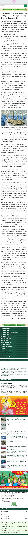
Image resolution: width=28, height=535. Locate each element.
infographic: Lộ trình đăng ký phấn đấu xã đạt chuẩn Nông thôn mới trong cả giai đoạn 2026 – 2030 (13, 368)
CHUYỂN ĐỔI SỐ (5, 340)
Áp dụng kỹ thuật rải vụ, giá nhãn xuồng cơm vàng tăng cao (16, 423)
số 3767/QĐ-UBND (6, 388)
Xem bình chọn (14, 505)
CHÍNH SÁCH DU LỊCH (6, 328)
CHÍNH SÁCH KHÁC (6, 330)
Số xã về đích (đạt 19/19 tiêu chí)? (8, 495)
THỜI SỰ (3, 354)
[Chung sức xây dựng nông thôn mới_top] (14, 9)
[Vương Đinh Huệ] (14, 325)
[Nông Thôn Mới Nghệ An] (14, 1)
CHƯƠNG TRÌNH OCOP (6, 338)
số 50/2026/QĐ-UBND (7, 381)
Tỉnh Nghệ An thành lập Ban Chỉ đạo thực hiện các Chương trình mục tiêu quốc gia (13, 374)
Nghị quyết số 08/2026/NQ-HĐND (9, 394)
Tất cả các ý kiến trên (5, 501)
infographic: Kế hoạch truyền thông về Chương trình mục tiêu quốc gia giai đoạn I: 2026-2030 (14, 371)
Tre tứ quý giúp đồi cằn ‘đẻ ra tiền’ (14, 441)
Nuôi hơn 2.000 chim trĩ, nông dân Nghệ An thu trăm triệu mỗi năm (16, 452)
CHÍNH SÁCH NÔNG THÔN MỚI (8, 334)
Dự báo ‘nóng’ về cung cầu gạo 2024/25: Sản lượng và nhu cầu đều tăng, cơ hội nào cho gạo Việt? (16, 433)
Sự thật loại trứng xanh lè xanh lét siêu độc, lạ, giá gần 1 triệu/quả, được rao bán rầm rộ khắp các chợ (16, 461)
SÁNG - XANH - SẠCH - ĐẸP (7, 352)
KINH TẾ (3, 348)
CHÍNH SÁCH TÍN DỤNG (6, 336)
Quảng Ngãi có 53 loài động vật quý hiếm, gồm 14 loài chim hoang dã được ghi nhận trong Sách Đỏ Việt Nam (17, 438)
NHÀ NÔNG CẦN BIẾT (6, 350)
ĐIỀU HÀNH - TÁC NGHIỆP (7, 342)
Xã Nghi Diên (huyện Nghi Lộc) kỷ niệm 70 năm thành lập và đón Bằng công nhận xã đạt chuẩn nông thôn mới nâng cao (16, 448)
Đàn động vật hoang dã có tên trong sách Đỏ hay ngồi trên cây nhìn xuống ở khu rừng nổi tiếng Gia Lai (17, 457)
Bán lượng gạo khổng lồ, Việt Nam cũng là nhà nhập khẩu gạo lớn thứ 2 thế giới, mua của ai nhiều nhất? (16, 467)
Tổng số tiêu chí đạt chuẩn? (7, 496)
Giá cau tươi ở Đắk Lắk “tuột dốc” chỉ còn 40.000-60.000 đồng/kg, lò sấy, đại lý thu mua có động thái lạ (17, 419)
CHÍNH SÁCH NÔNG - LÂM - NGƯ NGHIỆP (10, 332)
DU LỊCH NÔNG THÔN (6, 344)
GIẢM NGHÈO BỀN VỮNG (7, 346)
